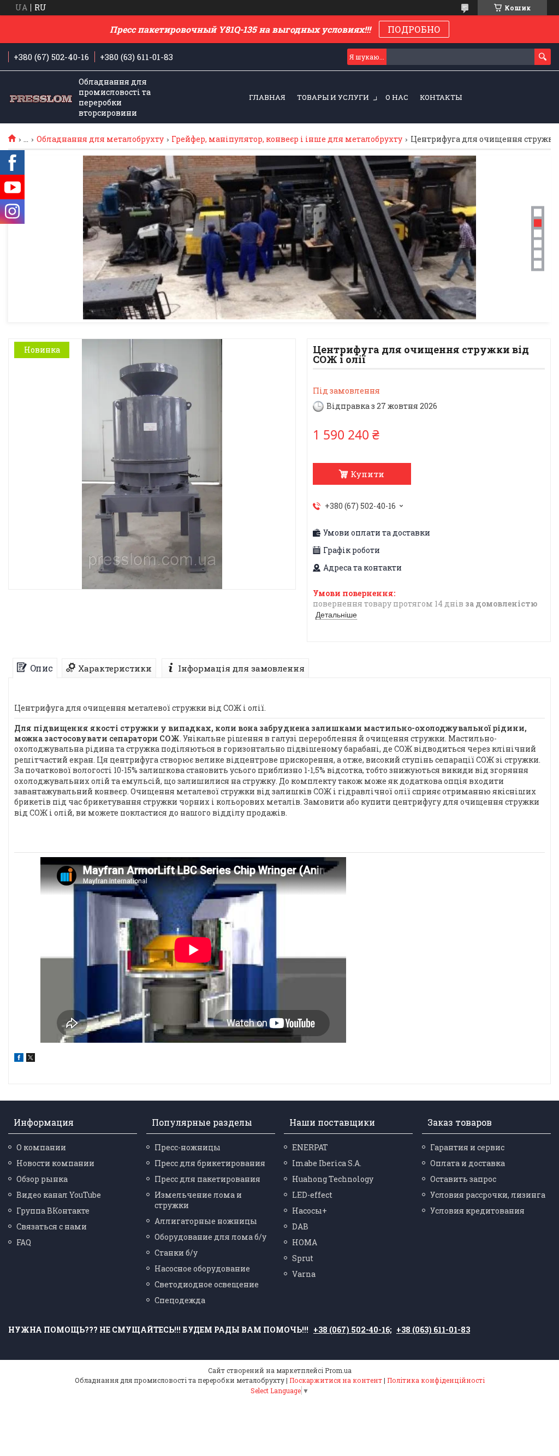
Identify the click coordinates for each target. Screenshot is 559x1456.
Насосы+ (309, 1210)
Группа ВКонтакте (53, 1210)
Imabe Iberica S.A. (326, 1163)
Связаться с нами (51, 1226)
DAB (300, 1226)
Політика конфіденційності (436, 1380)
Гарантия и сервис (467, 1147)
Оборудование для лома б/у (210, 1237)
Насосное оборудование (202, 1268)
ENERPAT (310, 1147)
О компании (41, 1147)
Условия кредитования (477, 1210)
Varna (304, 1274)
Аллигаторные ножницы (205, 1221)
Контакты (441, 97)
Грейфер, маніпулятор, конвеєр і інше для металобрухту (286, 139)
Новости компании (55, 1163)
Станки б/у (176, 1252)
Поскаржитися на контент (335, 1380)
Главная (267, 97)
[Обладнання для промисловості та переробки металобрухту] (41, 98)
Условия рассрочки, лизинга (487, 1195)
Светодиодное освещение (206, 1284)
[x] (30, 1059)
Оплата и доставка (467, 1163)
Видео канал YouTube (58, 1195)
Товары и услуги (333, 97)
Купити (367, 473)
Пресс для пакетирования (207, 1179)
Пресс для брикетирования (209, 1163)
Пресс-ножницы (187, 1147)
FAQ (23, 1242)
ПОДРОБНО (414, 29)
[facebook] (18, 1059)
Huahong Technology (332, 1179)
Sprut (302, 1258)
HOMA (304, 1242)
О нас (396, 97)
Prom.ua (338, 1370)
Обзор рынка (42, 1179)
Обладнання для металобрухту (100, 139)
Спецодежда (179, 1300)
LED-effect (312, 1195)
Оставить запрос (463, 1179)
